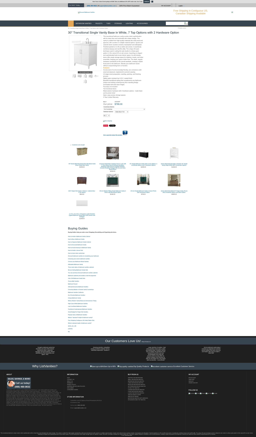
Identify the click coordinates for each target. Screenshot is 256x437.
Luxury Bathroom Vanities (136, 393)
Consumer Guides (72, 389)
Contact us (70, 379)
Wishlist (191, 381)
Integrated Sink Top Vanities (136, 399)
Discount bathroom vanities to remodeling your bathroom (83, 256)
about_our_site (72, 326)
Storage (118, 23)
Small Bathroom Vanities (135, 379)
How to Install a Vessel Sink (75, 250)
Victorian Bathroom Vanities (137, 386)
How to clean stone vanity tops (76, 253)
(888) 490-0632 (92, 6)
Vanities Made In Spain (134, 394)
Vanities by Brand (133, 396)
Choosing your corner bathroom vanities (79, 259)
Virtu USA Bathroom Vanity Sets (76, 278)
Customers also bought (78, 145)
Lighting (129, 23)
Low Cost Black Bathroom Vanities (77, 306)
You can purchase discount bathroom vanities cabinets (83, 273)
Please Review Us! (146, 341)
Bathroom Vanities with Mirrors (138, 398)
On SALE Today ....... (76, 5)
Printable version (182, 28)
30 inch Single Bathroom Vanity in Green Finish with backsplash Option (143, 191)
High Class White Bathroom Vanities (78, 303)
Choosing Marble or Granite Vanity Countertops (81, 289)
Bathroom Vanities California (76, 292)
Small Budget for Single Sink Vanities (78, 312)
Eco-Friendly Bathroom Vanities (76, 295)
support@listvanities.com (107, 6)
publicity (70, 328)
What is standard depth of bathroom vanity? (80, 323)
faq (69, 331)
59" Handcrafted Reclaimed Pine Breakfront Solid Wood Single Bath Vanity (82, 164)
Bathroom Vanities (84, 23)
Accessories (142, 23)
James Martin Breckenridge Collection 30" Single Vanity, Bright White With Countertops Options (174, 164)
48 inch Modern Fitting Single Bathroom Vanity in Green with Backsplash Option (113, 191)
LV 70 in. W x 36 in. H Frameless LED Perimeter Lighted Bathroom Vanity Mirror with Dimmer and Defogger (82, 215)
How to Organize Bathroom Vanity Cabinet (79, 242)
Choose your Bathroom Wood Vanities (78, 261)
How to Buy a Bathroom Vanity (76, 239)
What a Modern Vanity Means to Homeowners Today (82, 300)
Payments (70, 382)
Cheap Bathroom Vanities (135, 391)
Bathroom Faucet (72, 284)
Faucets (99, 23)
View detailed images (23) (86, 72)
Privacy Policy (71, 384)
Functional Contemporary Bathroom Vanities (80, 309)
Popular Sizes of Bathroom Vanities (77, 314)
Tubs (108, 23)
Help (68, 377)
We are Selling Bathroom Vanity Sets (78, 270)
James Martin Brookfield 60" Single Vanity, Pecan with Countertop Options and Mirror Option (174, 191)
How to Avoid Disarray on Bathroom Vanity (79, 247)
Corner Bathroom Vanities (136, 389)
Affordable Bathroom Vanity (75, 264)
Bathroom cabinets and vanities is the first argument (82, 275)
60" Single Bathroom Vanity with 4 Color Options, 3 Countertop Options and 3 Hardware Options (143, 164)
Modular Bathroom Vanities (136, 384)
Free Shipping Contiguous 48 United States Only (81, 320)
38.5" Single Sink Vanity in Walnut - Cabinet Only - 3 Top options (82, 191)
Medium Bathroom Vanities (136, 381)
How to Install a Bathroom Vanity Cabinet (79, 236)
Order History (193, 382)
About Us (70, 381)
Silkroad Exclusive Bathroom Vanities (78, 287)
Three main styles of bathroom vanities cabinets (81, 267)
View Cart (192, 379)
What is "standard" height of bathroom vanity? (80, 317)
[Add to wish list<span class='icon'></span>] (125, 115)
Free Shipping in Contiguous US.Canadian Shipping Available (190, 12)
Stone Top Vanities (133, 388)
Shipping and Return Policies (76, 386)
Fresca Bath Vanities (73, 281)
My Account (192, 377)
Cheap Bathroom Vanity (74, 298)
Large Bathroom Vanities (135, 382)
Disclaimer (70, 388)
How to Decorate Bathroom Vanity (77, 245)
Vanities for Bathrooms (135, 377)
